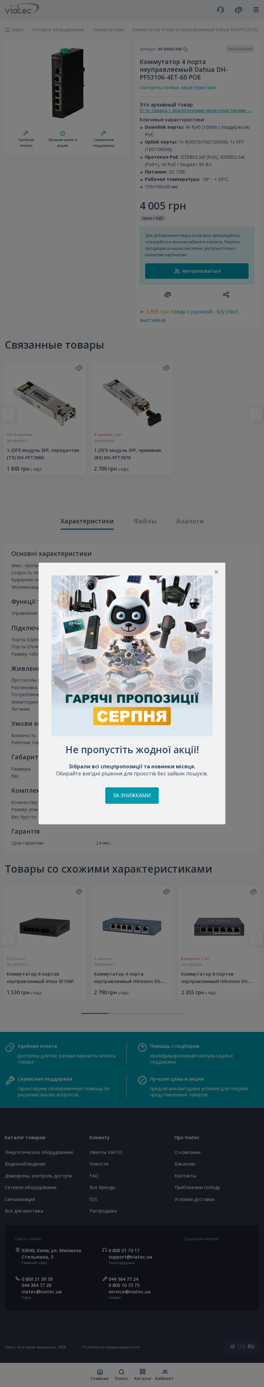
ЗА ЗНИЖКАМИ (132, 795)
